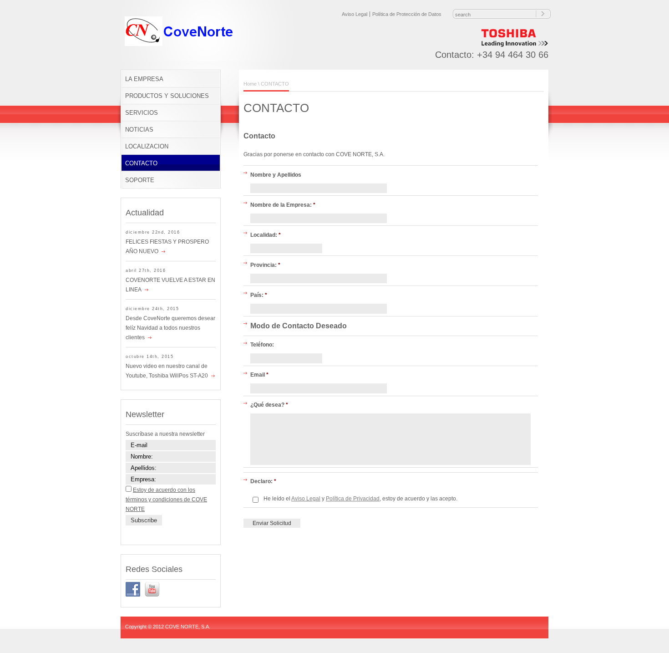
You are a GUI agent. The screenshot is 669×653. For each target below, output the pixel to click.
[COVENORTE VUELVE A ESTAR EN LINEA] (145, 289)
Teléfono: (262, 345)
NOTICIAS (139, 129)
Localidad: (265, 235)
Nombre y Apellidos (275, 175)
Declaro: (263, 481)
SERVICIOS (141, 112)
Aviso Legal (354, 14)
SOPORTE (139, 180)
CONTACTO (141, 163)
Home (250, 84)
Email (259, 375)
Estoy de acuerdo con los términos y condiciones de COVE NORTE (166, 499)
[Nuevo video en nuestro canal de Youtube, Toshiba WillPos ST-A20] (211, 375)
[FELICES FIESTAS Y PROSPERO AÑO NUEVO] (161, 251)
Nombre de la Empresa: (282, 205)
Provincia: (265, 265)
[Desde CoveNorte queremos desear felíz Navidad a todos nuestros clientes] (148, 337)
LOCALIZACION (146, 146)
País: (258, 295)
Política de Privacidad (353, 498)
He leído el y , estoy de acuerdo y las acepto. (360, 498)
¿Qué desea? (269, 405)
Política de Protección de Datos (406, 14)
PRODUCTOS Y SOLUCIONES (167, 95)
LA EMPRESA (144, 79)
